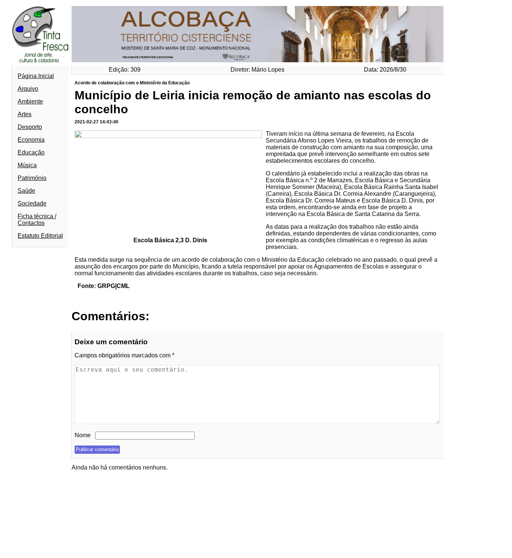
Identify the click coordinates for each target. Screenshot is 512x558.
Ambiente (30, 101)
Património (32, 178)
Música (27, 165)
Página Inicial (36, 76)
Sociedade (32, 203)
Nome (83, 435)
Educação (31, 152)
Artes (24, 114)
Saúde (26, 191)
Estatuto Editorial (40, 235)
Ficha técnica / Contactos (37, 219)
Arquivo (28, 89)
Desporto (30, 127)
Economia (31, 139)
